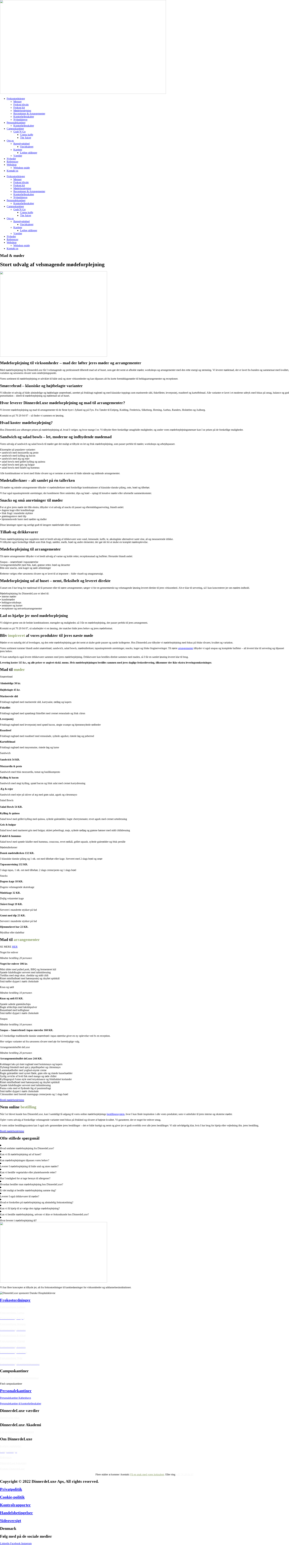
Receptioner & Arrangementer (29, 113)
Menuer (17, 101)
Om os (10, 140)
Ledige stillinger (28, 152)
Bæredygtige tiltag (9, 1417)
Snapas (4, 1018)
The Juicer (25, 137)
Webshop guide (21, 167)
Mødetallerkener (8, 847)
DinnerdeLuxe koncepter (13, 1463)
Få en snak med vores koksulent (147, 1474)
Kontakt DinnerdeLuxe (12, 1468)
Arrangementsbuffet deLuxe (15, 1047)
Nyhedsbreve (20, 119)
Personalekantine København (15, 1397)
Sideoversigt (10, 1520)
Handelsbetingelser (16, 1513)
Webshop (12, 164)
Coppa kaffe (26, 134)
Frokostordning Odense (12, 1341)
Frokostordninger (16, 98)
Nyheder (11, 158)
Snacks (4, 875)
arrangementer (185, 648)
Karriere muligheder (10, 1446)
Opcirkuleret (26, 146)
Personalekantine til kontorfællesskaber (20, 1403)
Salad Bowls (6, 800)
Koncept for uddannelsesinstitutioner (19, 1378)
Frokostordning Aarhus (12, 1312)
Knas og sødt (7, 987)
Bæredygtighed (21, 143)
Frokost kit (19, 107)
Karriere (17, 149)
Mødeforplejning (22, 110)
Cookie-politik (12, 1497)
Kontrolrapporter (15, 1505)
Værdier (17, 155)
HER (15, 946)
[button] (144, 676)
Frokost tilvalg (21, 104)
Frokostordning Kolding (13, 1335)
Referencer (12, 161)
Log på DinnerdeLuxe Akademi (17, 1431)
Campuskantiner (15, 128)
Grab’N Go (19, 131)
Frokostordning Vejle (11, 1358)
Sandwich (5, 753)
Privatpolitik (11, 1489)
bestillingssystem (115, 1114)
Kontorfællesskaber (23, 116)
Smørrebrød (6, 676)
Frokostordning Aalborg (12, 1307)
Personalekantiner (16, 122)
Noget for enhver (9, 952)
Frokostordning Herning (13, 1324)
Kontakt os (12, 170)
